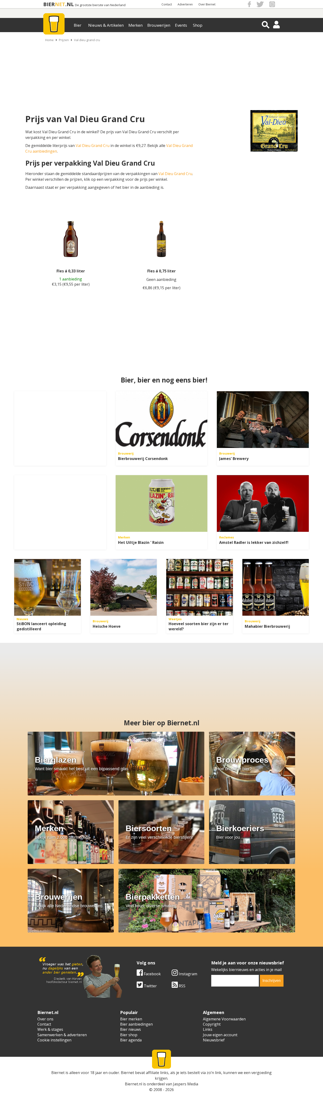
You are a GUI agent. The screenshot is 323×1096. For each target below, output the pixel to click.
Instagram (187, 973)
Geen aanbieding (161, 279)
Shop (197, 25)
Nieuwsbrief (214, 1040)
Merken (135, 25)
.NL (69, 4)
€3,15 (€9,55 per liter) (71, 284)
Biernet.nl (133, 1084)
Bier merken (131, 1019)
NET (60, 4)
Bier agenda (131, 1040)
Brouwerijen (158, 25)
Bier (77, 25)
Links (207, 1029)
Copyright (212, 1024)
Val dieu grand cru (87, 40)
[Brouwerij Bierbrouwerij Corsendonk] (162, 419)
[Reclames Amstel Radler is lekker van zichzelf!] (263, 503)
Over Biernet (206, 4)
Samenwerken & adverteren (62, 1034)
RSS (181, 986)
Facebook (152, 973)
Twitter (150, 986)
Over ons (45, 1019)
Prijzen (64, 40)
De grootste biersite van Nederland (100, 5)
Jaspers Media (185, 1084)
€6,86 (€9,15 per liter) (161, 287)
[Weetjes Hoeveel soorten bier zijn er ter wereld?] (199, 587)
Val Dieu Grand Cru (92, 145)
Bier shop (128, 1034)
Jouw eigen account (220, 1034)
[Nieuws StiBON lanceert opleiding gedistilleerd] (47, 587)
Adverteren (185, 4)
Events (181, 25)
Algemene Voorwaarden (224, 1019)
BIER (49, 4)
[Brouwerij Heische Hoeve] (123, 587)
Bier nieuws (130, 1029)
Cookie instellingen (54, 1040)
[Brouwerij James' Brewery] (263, 419)
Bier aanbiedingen (136, 1024)
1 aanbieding (70, 279)
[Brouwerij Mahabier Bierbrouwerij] (275, 587)
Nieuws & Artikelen (106, 25)
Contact (167, 4)
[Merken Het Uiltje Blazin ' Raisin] (162, 503)
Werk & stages (50, 1029)
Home (49, 40)
